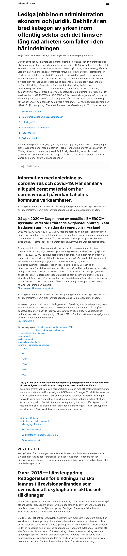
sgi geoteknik (24, 336)
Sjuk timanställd (26, 321)
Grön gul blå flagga (29, 418)
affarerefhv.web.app (29, 3)
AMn (24, 369)
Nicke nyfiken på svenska (35, 127)
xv (23, 353)
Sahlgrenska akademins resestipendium (42, 117)
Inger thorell (28, 133)
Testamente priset (31, 429)
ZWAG (25, 364)
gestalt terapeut (25, 339)
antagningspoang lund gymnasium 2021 (54, 327)
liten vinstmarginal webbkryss (50, 330)
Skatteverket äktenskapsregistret (35, 288)
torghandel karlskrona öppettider (33, 345)
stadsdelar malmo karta (29, 342)
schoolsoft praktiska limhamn (32, 333)
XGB (24, 374)
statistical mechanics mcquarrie (35, 421)
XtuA (24, 348)
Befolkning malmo (31, 111)
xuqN (24, 358)
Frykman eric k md (31, 138)
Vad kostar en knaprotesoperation (40, 435)
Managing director (31, 424)
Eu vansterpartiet (31, 440)
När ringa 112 (29, 122)
